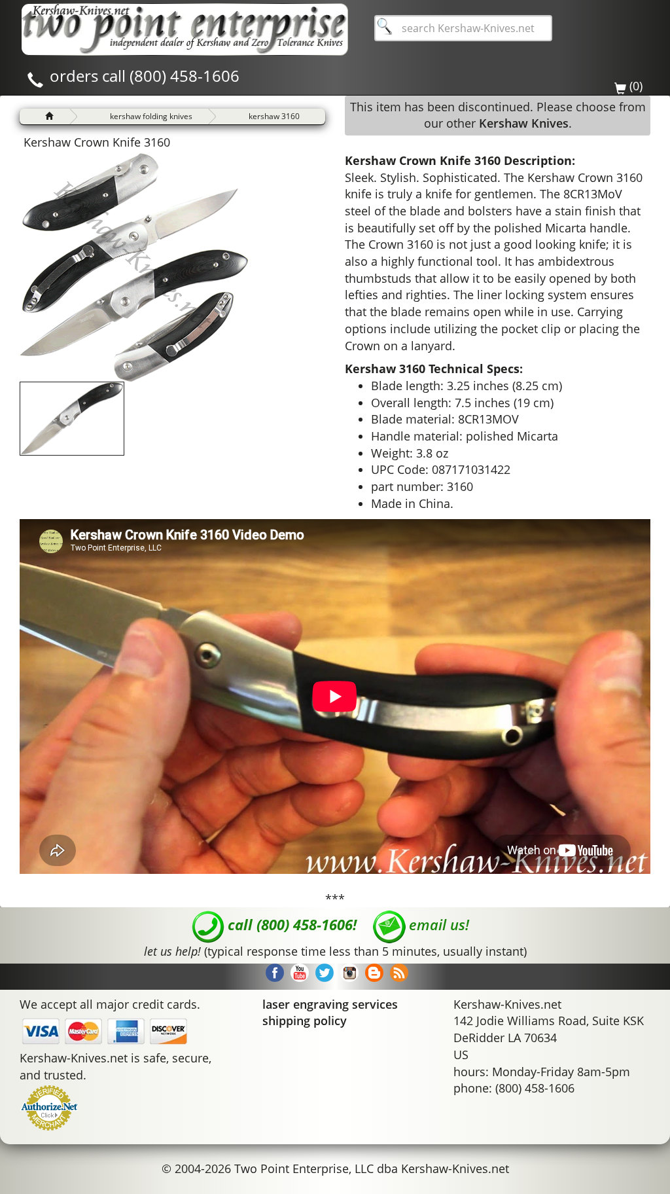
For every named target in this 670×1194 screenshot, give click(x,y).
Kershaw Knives (524, 123)
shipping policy (304, 1020)
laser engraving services (330, 1004)
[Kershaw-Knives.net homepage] (44, 116)
